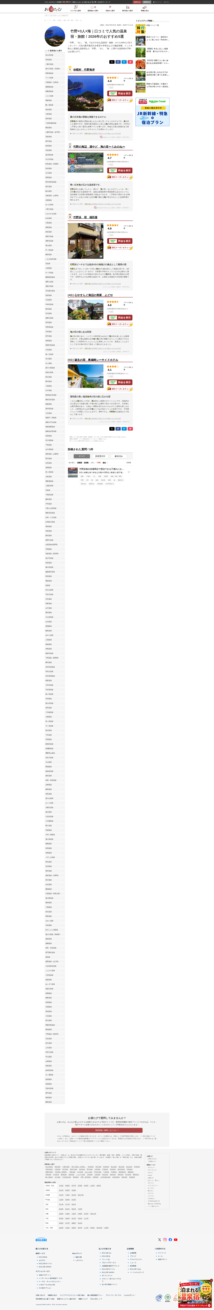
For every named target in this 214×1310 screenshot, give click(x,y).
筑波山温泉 (49, 372)
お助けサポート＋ (45, 1275)
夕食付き (83, 483)
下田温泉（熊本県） (52, 1034)
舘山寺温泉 (49, 703)
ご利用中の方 (160, 1248)
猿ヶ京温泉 (49, 354)
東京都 (74, 1195)
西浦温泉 (48, 766)
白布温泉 (48, 218)
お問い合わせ (40, 1295)
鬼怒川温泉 (49, 286)
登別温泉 (48, 59)
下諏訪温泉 (49, 495)
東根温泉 (48, 227)
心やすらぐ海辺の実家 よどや (94, 295)
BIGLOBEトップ (96, 1299)
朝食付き (120, 480)
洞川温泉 (48, 880)
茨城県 (74, 1190)
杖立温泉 (48, 1043)
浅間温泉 (48, 467)
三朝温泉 (48, 907)
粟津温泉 (48, 612)
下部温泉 (48, 445)
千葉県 (67, 1195)
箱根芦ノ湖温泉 (50, 418)
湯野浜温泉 (49, 241)
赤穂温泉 (48, 853)
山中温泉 (48, 608)
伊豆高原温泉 (50, 667)
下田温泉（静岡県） (52, 658)
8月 (87, 480)
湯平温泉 (48, 1093)
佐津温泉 (48, 866)
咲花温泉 (48, 576)
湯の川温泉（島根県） (53, 934)
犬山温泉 (48, 762)
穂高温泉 (48, 535)
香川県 (67, 1223)
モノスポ (150, 1188)
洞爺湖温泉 (49, 91)
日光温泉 (48, 313)
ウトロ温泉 (49, 78)
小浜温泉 (48, 1016)
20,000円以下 (110, 483)
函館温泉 (48, 100)
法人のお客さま (105, 1248)
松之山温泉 (49, 590)
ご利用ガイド (152, 1161)
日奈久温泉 (49, 1052)
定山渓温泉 (49, 55)
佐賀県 (67, 1228)
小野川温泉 (49, 209)
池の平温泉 (49, 558)
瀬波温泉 (48, 581)
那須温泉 (48, 309)
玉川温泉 (48, 173)
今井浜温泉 (49, 685)
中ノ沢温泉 (49, 273)
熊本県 (80, 1228)
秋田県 (86, 1185)
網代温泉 (48, 662)
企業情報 (130, 1248)
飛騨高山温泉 (50, 753)
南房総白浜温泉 (50, 395)
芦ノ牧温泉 (49, 250)
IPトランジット (107, 1275)
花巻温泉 (48, 136)
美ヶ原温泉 (49, 472)
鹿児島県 (99, 1228)
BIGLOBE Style (135, 1269)
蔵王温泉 (48, 186)
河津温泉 (48, 699)
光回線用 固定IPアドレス (110, 1266)
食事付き (91, 483)
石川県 (67, 1204)
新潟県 (74, 1200)
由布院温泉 (49, 1070)
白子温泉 (48, 390)
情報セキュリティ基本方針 (66, 1299)
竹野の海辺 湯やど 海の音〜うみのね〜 (99, 146)
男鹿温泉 (48, 177)
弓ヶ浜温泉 (49, 726)
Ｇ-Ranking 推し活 (154, 1201)
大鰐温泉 (48, 114)
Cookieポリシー (130, 1295)
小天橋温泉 (49, 821)
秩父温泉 (48, 377)
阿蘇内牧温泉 (50, 1025)
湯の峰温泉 (49, 898)
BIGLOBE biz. (107, 1253)
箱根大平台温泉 (50, 422)
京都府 (67, 1214)
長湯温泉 (48, 1084)
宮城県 (80, 1185)
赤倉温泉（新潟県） (52, 553)
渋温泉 (47, 490)
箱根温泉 (48, 404)
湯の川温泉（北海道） (53, 69)
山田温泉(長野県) (51, 544)
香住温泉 (48, 862)
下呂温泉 (48, 735)
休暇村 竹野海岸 (84, 69)
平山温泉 (48, 1057)
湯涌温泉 (48, 626)
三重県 (80, 1209)
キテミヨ (150, 1183)
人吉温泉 (48, 1048)
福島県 (99, 1185)
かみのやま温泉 (50, 214)
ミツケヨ (150, 1196)
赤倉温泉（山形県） (52, 195)
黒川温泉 (48, 1020)
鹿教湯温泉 (49, 481)
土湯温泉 (48, 268)
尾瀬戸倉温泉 (50, 345)
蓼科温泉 (48, 499)
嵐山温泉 (48, 812)
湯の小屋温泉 (50, 368)
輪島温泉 (48, 631)
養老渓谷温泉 (50, 399)
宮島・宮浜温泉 (50, 948)
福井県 (74, 1204)
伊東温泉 (48, 649)
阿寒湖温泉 (49, 73)
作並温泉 (48, 150)
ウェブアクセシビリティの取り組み (72, 1295)
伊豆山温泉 (49, 671)
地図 (111, 88)
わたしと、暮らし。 (154, 1180)
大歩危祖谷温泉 (50, 966)
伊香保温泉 (49, 327)
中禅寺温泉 (49, 304)
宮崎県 (92, 1228)
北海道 (61, 1185)
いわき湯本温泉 (50, 259)
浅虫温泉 (48, 109)
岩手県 (74, 1185)
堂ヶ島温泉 (49, 721)
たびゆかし (151, 1198)
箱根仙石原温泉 (50, 431)
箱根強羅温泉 (50, 427)
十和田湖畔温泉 (50, 123)
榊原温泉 (48, 789)
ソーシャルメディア (137, 1272)
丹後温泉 (48, 830)
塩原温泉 (48, 295)
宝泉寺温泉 (49, 1088)
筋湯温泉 (48, 1079)
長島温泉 (48, 794)
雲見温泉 (48, 708)
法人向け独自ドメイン (109, 1284)
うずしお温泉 (50, 857)
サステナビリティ (136, 1259)
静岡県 (61, 1209)
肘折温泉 (48, 232)
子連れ (88, 476)
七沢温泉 (48, 413)
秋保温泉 (48, 146)
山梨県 (61, 1200)
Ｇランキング (152, 1170)
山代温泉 (48, 622)
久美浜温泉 (49, 816)
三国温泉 (48, 640)
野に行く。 (151, 1191)
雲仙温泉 (48, 1011)
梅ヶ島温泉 (49, 694)
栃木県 (61, 1190)
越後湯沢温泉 (50, 572)
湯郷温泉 (48, 943)
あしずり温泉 (50, 984)
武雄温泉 (48, 1002)
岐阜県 (67, 1209)
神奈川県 (81, 1195)
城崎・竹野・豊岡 (116, 476)
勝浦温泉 (48, 889)
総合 (104, 462)
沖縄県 (106, 1228)
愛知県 (74, 1209)
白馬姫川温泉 (50, 522)
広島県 (80, 1218)
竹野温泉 (100, 483)
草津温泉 (48, 322)
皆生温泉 (48, 912)
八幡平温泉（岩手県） (53, 132)
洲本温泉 (48, 871)
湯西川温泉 (49, 318)
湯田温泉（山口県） (52, 961)
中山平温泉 (49, 159)
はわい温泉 (49, 921)
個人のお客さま (42, 1248)
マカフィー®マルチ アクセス (111, 1280)
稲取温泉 (48, 680)
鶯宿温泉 (48, 127)
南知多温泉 (49, 771)
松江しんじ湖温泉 (51, 930)
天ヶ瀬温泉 (49, 1075)
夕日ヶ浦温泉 (50, 834)
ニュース (133, 1262)
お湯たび (150, 1178)
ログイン (166, 2)
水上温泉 (48, 363)
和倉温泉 (48, 603)
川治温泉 (48, 300)
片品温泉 (48, 350)
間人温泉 (48, 825)
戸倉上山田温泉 (50, 508)
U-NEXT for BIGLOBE (47, 1285)
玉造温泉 (48, 925)
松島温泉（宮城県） (52, 164)
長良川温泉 (49, 757)
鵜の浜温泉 (49, 567)
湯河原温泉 (49, 408)
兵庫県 (106, 476)
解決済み (119, 456)
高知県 (80, 1223)
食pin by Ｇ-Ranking (154, 1204)
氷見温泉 (48, 599)
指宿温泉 (48, 1097)
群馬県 (67, 1190)
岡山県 (74, 1218)
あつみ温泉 (49, 204)
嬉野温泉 (48, 998)
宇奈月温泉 (49, 594)
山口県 (86, 1218)
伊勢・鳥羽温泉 (50, 780)
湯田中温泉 (49, 540)
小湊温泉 (48, 386)
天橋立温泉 (49, 807)
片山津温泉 (49, 617)
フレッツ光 (106, 1259)
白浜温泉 (48, 884)
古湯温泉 (48, 1007)
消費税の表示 (52, 1295)
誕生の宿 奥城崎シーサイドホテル (96, 359)
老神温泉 (48, 341)
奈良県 (86, 1214)
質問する (147, 2)
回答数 (86, 462)
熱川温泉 (48, 730)
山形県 (92, 1185)
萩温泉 (47, 957)
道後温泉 (48, 980)
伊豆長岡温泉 (50, 676)
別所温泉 (48, 531)
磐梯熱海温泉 (50, 277)
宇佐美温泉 (49, 689)
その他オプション (45, 1288)
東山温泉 (48, 245)
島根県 (67, 1218)
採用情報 (133, 1266)
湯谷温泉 (48, 776)
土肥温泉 (48, 717)
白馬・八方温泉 (50, 517)
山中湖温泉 (49, 449)
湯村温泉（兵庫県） (52, 875)
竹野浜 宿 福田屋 (85, 217)
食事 (109, 480)
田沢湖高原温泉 (50, 182)
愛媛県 (74, 1223)
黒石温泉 (48, 118)
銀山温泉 (48, 191)
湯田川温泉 (49, 236)
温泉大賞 (78, 1257)
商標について (83, 1299)
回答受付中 (100, 456)
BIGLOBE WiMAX (45, 1267)
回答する (137, 2)
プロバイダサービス (109, 1262)
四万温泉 (48, 336)
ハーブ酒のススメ (153, 1206)
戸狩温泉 (48, 504)
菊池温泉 (48, 1029)
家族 (82, 476)
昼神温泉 (48, 526)
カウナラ (150, 1193)
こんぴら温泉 (50, 970)
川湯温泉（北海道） (52, 82)
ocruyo (150, 1175)
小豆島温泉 (49, 975)
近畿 (99, 476)
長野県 (67, 1200)
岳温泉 (47, 263)
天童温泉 (48, 223)
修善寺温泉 (49, 653)
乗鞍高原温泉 (50, 513)
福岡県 (61, 1228)
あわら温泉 (49, 635)
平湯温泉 (48, 739)
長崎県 (74, 1228)
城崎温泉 (48, 844)
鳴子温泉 (48, 141)
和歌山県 (93, 1214)
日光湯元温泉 (50, 291)
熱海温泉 (48, 644)
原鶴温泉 (48, 993)
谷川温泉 (48, 359)
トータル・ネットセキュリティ (50, 1281)
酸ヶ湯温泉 (49, 105)
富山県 (61, 1204)
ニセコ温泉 (49, 96)
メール (160, 1256)
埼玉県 (61, 1195)
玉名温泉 (48, 1038)
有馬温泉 (48, 848)
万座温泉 (48, 331)
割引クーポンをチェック (122, 100)
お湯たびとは (152, 1159)
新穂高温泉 (49, 744)
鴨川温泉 (48, 381)
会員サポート (162, 1259)
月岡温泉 (48, 549)
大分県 (86, 1228)
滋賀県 (61, 1214)
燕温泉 (47, 585)
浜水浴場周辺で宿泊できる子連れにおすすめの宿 (102, 133)
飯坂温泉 (48, 254)
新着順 (79, 462)
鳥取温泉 (48, 916)
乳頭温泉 (48, 168)
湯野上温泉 (49, 282)
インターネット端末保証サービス (50, 1278)
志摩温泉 (48, 785)
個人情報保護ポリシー (95, 1295)
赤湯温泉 (48, 200)
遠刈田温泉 (49, 155)
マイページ (158, 2)
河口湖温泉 (49, 440)
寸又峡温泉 (49, 712)
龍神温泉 (48, 902)
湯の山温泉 (49, 798)
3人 (94, 476)
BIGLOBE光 (43, 1257)
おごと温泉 (49, 803)
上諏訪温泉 (49, 485)
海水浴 (103, 480)
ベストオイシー (153, 1185)
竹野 (82, 480)
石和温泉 (48, 436)
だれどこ (150, 1172)
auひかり (42, 1260)
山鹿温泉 (48, 1061)
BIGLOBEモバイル (45, 1263)
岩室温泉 (48, 563)
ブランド (133, 1256)
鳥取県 (61, 1218)
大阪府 (74, 1214)
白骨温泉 (48, 463)
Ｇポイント (151, 1167)
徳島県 (61, 1223)
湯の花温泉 (49, 839)
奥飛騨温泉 (49, 748)
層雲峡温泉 (49, 87)
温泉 (97, 480)
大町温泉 (48, 476)
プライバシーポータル (113, 1295)
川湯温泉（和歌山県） (53, 893)
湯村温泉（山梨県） (52, 454)
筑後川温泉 (49, 989)
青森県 (67, 1185)
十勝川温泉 (49, 64)
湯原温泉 (48, 939)
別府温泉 (48, 1066)
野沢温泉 (48, 458)
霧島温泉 (48, 1102)
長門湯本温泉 (50, 952)
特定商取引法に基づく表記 (45, 1299)
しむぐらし (79, 1260)
